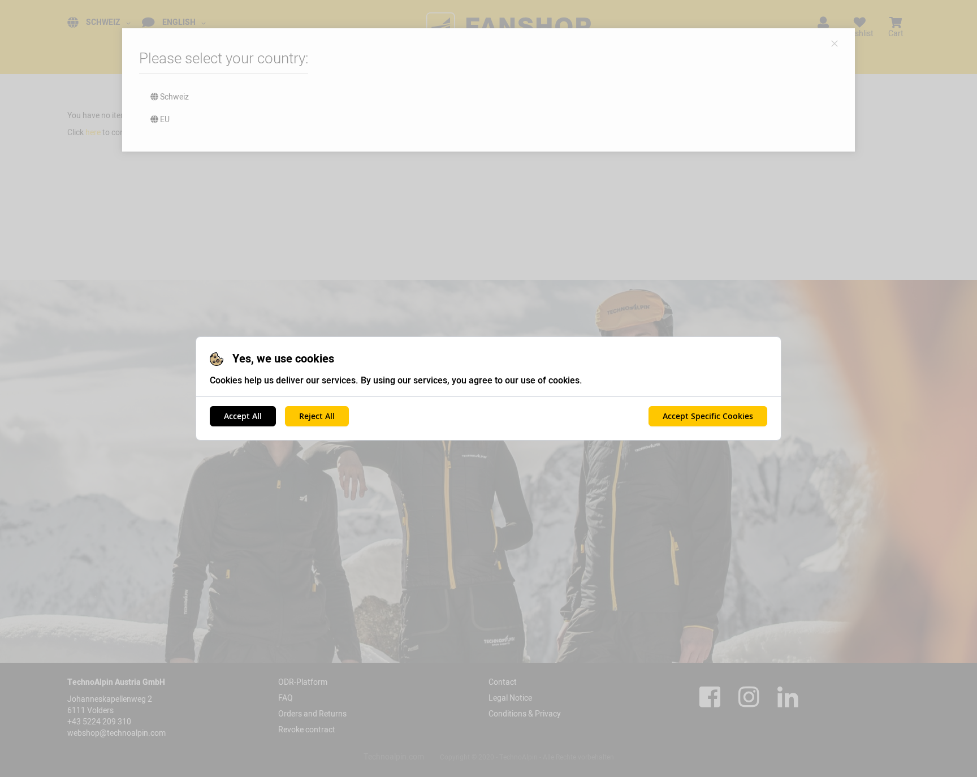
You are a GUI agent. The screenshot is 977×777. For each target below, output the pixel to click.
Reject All (317, 416)
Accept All (243, 416)
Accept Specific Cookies (708, 416)
